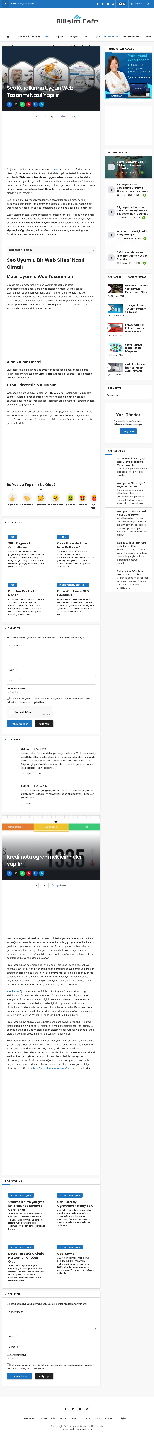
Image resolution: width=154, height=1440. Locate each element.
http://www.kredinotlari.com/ (50, 1068)
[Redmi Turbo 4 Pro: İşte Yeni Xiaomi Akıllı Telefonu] (115, 367)
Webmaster (111, 36)
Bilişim (36, 36)
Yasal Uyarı (93, 1418)
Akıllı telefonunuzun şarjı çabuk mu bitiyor (131, 544)
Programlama (131, 36)
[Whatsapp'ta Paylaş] (22, 104)
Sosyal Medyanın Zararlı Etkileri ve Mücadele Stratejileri (131, 165)
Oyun (97, 36)
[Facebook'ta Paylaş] (9, 104)
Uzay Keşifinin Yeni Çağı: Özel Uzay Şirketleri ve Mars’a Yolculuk (131, 462)
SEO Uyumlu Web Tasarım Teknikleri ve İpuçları (136, 309)
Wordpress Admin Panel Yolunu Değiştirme (131, 513)
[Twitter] (102, 4)
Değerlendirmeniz (16, 688)
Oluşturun (128, 431)
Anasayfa (8, 46)
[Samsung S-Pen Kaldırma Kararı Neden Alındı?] (115, 327)
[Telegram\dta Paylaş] (41, 104)
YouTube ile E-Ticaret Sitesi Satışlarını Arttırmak (32, 3)
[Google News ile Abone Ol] (68, 116)
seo (56, 169)
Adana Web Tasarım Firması (77, 1429)
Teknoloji (23, 36)
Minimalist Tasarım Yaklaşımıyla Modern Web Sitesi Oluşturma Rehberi (136, 290)
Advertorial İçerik (21, 1195)
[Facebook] (97, 4)
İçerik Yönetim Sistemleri (73, 585)
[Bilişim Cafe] (77, 19)
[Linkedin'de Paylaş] (35, 104)
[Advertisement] (51, 143)
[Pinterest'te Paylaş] (28, 104)
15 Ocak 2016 (39, 749)
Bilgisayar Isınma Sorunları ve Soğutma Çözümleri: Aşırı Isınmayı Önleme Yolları (131, 189)
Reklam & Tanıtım (71, 1418)
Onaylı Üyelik (47, 1418)
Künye (108, 1418)
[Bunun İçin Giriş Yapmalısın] (26, 116)
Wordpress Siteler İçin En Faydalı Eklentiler (131, 485)
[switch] (122, 4)
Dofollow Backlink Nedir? (21, 593)
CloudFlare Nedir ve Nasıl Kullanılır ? (72, 545)
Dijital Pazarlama (59, 41)
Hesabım (29, 1418)
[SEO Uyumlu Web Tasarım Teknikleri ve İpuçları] (115, 308)
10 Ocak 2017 (40, 786)
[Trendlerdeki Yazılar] (5, 4)
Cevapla (28, 773)
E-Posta (14, 680)
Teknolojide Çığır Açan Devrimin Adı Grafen (130, 572)
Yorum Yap (14, 627)
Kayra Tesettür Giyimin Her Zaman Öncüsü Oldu (26, 1258)
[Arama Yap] (91, 4)
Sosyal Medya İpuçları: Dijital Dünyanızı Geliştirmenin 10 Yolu (134, 351)
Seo (47, 36)
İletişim (121, 1418)
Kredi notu (13, 991)
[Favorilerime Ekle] (40, 773)
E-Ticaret (85, 41)
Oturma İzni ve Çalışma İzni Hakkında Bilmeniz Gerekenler (26, 1206)
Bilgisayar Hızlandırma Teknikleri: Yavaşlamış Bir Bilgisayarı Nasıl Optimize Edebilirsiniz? (132, 212)
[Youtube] (107, 4)
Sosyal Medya (74, 41)
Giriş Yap (137, 3)
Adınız (13, 669)
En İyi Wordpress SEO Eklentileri (73, 593)
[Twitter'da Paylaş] (15, 104)
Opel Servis (65, 1254)
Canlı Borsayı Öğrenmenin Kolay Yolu (75, 1204)
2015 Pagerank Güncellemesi (19, 545)
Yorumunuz (16, 645)
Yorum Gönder (19, 723)
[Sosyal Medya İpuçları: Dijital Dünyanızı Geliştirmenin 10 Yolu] (115, 347)
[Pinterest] (113, 4)
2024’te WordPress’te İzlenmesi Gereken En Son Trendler (132, 256)
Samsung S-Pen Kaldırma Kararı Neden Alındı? (135, 328)
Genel (147, 36)
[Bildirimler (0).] (148, 4)
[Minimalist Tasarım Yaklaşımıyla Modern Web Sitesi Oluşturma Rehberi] (115, 288)
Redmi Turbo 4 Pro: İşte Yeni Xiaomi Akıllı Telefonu (136, 368)
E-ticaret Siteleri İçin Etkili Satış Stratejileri (132, 233)
